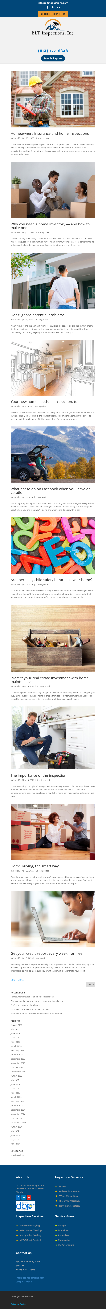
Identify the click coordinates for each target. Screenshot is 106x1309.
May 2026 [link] (15, 1037)
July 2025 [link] (15, 1080)
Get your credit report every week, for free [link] (46, 953)
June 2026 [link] (15, 1033)
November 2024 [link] (18, 1114)
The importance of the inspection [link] (38, 775)
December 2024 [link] (18, 1110)
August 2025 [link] (16, 1075)
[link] (53, 99)
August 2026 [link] (16, 1025)
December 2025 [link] (18, 1059)
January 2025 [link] (17, 1105)
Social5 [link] (16, 138)
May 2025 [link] (15, 1088)
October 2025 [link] (17, 1067)
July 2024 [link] (15, 1131)
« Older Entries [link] (17, 980)
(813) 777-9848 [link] (53, 50)
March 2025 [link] (16, 1097)
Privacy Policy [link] (18, 1304)
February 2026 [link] (17, 1050)
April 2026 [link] (15, 1042)
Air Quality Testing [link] (30, 1235)
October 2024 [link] (17, 1118)
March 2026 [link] (16, 1046)
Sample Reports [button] (53, 58)
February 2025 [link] (17, 1101)
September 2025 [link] (18, 1071)
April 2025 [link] (15, 1093)
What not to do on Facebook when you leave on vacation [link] (51, 490)
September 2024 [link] (18, 1122)
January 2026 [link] (17, 1054)
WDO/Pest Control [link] (30, 1240)
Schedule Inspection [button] (53, 14)
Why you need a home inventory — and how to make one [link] (50, 226)
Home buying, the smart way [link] (35, 866)
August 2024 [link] (16, 1126)
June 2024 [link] (15, 1135)
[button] (47, 7)
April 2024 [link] (15, 1143)
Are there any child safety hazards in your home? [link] (51, 579)
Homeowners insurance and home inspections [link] (50, 133)
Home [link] (62, 1186)
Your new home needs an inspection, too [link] (45, 401)
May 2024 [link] (15, 1139)
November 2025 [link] (18, 1063)
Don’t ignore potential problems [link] (37, 314)
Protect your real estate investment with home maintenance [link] (50, 679)
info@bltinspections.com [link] (53, 3)
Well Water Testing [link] (31, 1230)
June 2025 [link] (15, 1084)
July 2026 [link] (15, 1029)
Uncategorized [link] (43, 138)
